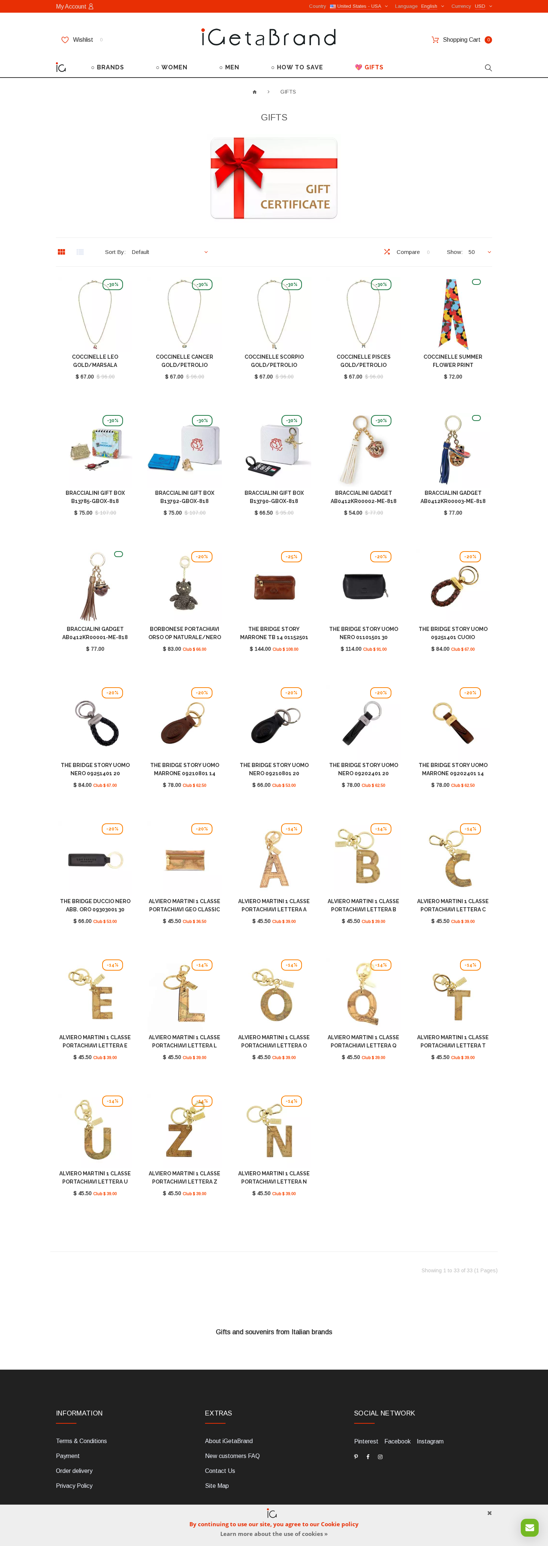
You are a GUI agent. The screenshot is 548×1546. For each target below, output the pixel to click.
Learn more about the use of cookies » (274, 1533)
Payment (68, 1456)
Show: (455, 252)
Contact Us (220, 1471)
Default (140, 252)
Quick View (95, 316)
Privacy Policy (74, 1486)
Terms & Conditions (81, 1441)
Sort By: (115, 252)
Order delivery (74, 1471)
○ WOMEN (172, 67)
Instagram (430, 1441)
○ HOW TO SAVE (297, 67)
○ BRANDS (107, 67)
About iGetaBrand (229, 1441)
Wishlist (87, 40)
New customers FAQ (232, 1456)
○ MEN (229, 67)
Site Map (217, 1486)
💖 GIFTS (369, 67)
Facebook (397, 1441)
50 (472, 252)
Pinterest (366, 1441)
